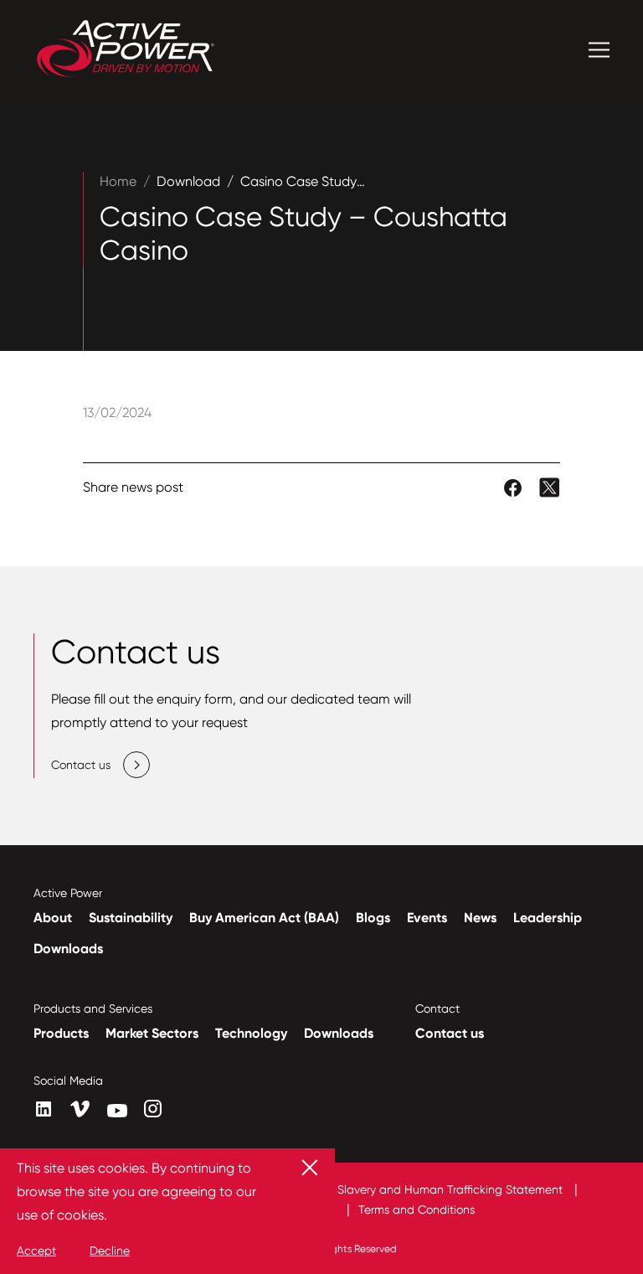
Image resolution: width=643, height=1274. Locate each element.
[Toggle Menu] (599, 49)
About (52, 918)
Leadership (547, 918)
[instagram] (153, 1108)
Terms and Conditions (416, 1209)
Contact (437, 1008)
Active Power (67, 893)
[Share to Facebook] (514, 486)
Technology (251, 1033)
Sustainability (130, 918)
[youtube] (117, 1111)
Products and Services (92, 1008)
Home (118, 181)
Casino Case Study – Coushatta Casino (362, 181)
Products (61, 1033)
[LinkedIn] (43, 1109)
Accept (36, 1250)
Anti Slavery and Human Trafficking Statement (439, 1189)
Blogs (373, 918)
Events (427, 918)
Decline (110, 1250)
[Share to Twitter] (549, 486)
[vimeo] (80, 1110)
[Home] (125, 50)
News (480, 918)
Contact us (449, 1033)
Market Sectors (151, 1033)
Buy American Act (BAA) (264, 918)
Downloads (68, 949)
